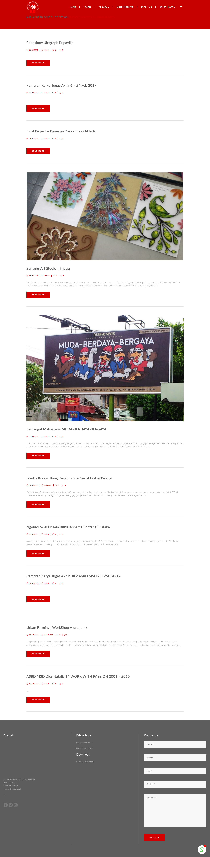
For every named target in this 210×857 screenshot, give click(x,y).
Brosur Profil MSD (84, 743)
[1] (202, 851)
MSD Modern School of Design (47, 17)
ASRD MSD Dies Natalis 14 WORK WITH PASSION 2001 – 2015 (78, 676)
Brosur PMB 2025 (84, 748)
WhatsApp (13, 785)
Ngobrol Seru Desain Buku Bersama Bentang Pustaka (68, 527)
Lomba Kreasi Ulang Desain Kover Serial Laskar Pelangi (69, 478)
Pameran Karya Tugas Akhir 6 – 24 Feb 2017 (61, 85)
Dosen (47, 276)
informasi (48, 485)
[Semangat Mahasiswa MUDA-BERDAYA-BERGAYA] (105, 368)
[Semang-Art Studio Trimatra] (105, 216)
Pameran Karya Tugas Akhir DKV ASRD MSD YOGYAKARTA (73, 576)
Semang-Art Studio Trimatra (48, 268)
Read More (38, 63)
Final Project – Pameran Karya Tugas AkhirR (60, 131)
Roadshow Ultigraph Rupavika (50, 43)
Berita (46, 50)
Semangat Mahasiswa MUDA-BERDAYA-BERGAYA (66, 429)
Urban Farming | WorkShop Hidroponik (56, 628)
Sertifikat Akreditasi (84, 762)
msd (51, 635)
